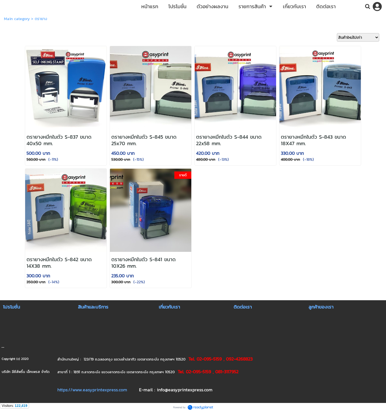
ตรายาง (41, 19)
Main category (17, 19)
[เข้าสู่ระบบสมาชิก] (377, 6)
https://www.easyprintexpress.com (92, 389)
